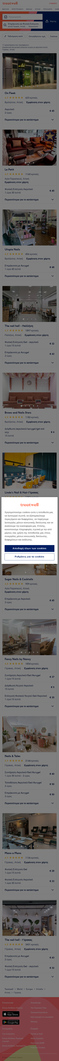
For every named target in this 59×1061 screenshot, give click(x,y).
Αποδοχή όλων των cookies (29, 548)
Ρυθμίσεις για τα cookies (29, 557)
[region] (29, 530)
